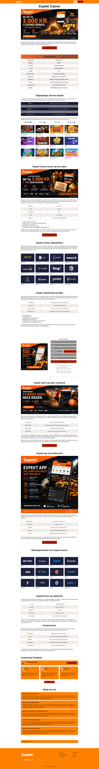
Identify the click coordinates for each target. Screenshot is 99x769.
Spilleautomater (70, 122)
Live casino (41, 122)
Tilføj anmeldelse (72, 662)
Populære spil (27, 122)
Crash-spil (56, 122)
